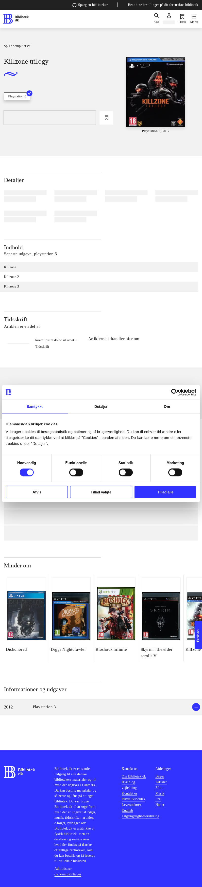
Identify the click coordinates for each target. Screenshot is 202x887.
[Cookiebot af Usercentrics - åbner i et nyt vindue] (174, 392)
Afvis (37, 492)
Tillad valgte (101, 492)
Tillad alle (165, 492)
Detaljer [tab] (101, 406)
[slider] (156, 95)
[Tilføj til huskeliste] (106, 118)
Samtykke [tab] (35, 406)
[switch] (76, 472)
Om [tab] (167, 406)
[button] (101, 707)
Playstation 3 (17, 96)
